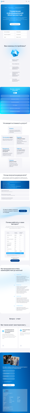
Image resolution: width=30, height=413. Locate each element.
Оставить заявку (23, 210)
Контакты (18, 401)
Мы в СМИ (18, 400)
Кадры (4, 403)
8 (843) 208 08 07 (5, 394)
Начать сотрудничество (15, 24)
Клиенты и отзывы (11, 401)
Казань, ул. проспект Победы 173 (7, 393)
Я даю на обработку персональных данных (8, 381)
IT (3, 401)
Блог (18, 398)
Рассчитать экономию (15, 260)
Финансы (4, 398)
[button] (28, 326)
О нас (10, 398)
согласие (7, 381)
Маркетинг (4, 402)
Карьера (10, 402)
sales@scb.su (5, 395)
